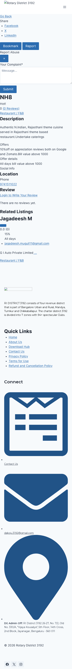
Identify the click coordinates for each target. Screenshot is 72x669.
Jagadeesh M (16, 219)
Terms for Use (19, 361)
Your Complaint (11, 64)
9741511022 (8, 184)
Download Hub (19, 346)
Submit (8, 89)
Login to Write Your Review (19, 195)
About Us (15, 342)
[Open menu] (64, 7)
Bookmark (10, 46)
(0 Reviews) (11, 108)
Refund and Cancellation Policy (30, 366)
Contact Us (16, 351)
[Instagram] (21, 664)
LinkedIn (10, 35)
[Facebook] (7, 664)
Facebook (11, 26)
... (35, 252)
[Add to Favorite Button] (3, 225)
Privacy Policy (18, 356)
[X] (14, 664)
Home (13, 337)
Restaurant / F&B (12, 113)
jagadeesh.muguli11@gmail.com (27, 243)
